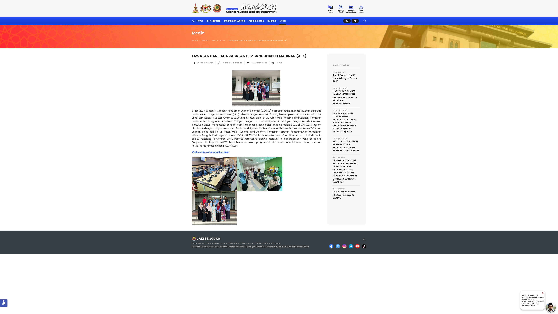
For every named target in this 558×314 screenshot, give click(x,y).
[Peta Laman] (361, 8)
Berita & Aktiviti (205, 62)
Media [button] (282, 20)
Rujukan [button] (271, 20)
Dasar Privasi (198, 243)
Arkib (259, 243)
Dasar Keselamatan (217, 243)
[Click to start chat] (551, 308)
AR (355, 20)
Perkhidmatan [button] (256, 20)
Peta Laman (248, 243)
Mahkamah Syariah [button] (234, 20)
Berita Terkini (218, 40)
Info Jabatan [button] (214, 20)
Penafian (234, 243)
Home (200, 20)
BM (347, 20)
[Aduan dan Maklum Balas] (351, 8)
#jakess (197, 152)
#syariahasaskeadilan (215, 152)
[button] (364, 21)
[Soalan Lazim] (331, 8)
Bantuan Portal (272, 243)
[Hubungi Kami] (341, 8)
